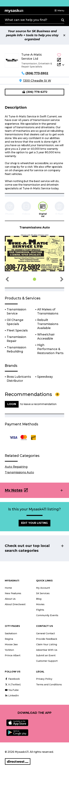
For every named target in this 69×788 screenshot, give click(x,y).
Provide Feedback (46, 638)
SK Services (43, 593)
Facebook (14, 678)
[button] (59, 10)
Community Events (47, 615)
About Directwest (15, 604)
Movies (40, 604)
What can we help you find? (26, 20)
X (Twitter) (14, 684)
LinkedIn (13, 695)
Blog (38, 598)
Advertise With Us (46, 649)
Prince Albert (12, 655)
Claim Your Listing (46, 644)
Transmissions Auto (19, 472)
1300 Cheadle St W (37, 80)
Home (8, 587)
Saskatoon (11, 633)
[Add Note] (60, 60)
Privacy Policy (44, 678)
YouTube (13, 690)
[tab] (42, 210)
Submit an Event (46, 655)
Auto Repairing (16, 467)
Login (11, 404)
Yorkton (9, 649)
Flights (40, 609)
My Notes (13, 490)
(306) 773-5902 (37, 73)
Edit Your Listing (34, 522)
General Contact (45, 633)
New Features (13, 593)
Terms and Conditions (49, 684)
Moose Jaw (11, 644)
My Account (43, 587)
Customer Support (47, 660)
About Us (10, 598)
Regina (9, 638)
